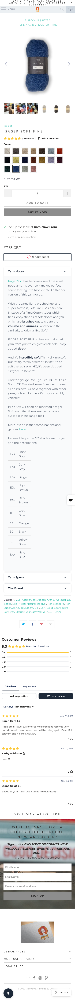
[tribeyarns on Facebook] (34, 978)
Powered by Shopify (47, 988)
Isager (8, 125)
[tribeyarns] (37, 9)
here (22, 429)
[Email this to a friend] (50, 624)
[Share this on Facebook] (32, 624)
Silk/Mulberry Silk (28, 607)
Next (45, 20)
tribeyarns (31, 988)
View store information (22, 237)
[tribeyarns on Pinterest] (46, 978)
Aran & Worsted (56, 599)
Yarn (45, 611)
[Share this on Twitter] (23, 624)
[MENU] (2, 9)
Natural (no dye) (36, 603)
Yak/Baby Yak (34, 611)
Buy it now (37, 212)
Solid (50, 607)
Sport (57, 607)
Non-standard (55, 603)
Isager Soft (15, 281)
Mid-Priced (19, 603)
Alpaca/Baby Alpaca (34, 599)
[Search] (62, 9)
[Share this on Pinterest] (41, 624)
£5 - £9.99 (55, 611)
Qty (6, 185)
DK (69, 599)
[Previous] (6, 64)
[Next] (69, 64)
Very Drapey (17, 611)
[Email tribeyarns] (28, 978)
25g (18, 599)
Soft (43, 607)
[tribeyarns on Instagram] (40, 978)
